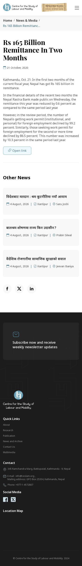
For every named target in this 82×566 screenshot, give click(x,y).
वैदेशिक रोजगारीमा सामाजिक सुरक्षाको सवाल (36, 258)
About (6, 424)
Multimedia (9, 452)
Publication (9, 435)
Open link (19, 151)
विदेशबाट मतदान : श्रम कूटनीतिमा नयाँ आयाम (36, 196)
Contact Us (9, 446)
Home (7, 20)
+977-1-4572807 (24, 484)
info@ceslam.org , (25, 476)
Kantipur (42, 204)
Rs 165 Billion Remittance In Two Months (33, 26)
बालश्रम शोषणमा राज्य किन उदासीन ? (31, 227)
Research (8, 430)
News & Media (26, 20)
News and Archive (13, 441)
